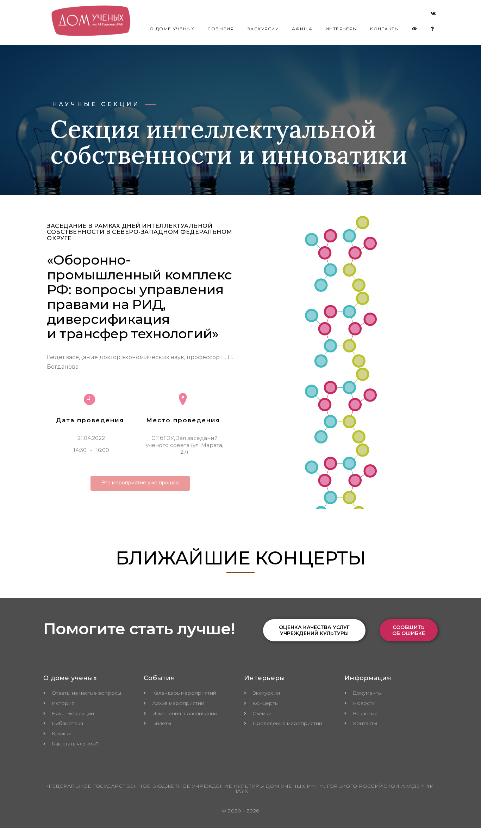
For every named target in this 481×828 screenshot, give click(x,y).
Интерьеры (341, 28)
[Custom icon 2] (433, 14)
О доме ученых (172, 28)
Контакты (384, 28)
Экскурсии (263, 28)
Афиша (302, 28)
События (220, 28)
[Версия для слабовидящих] (415, 29)
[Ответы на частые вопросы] (433, 29)
